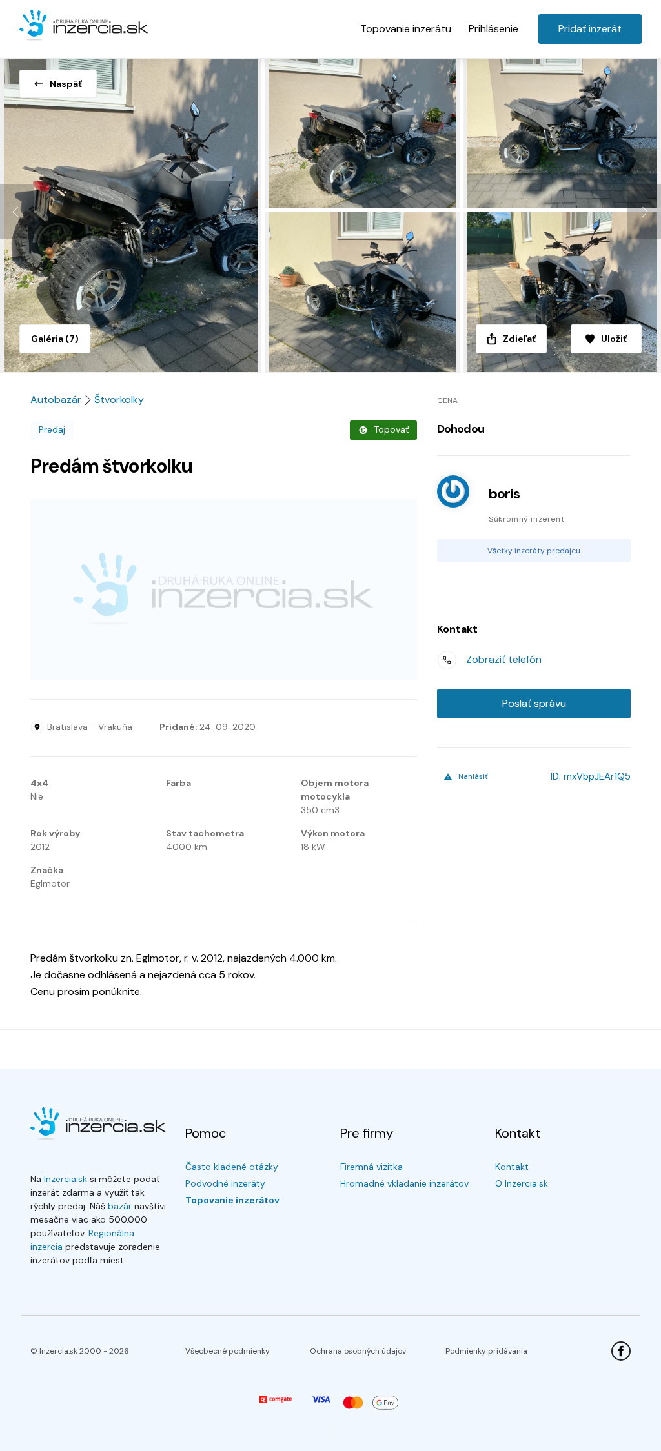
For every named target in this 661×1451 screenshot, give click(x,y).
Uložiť (614, 338)
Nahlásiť (473, 776)
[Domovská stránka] (83, 26)
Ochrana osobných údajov (358, 1351)
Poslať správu (534, 703)
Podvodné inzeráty (225, 1183)
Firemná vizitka (371, 1166)
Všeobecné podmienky (227, 1351)
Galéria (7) (55, 338)
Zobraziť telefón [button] (504, 659)
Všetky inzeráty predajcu (533, 551)
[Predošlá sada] (17, 211)
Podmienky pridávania (486, 1351)
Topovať (391, 429)
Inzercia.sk (65, 1179)
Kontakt (512, 1166)
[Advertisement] (223, 589)
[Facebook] (621, 1351)
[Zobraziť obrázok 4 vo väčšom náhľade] (364, 292)
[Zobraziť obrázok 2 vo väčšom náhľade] (364, 131)
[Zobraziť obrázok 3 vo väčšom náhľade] (562, 131)
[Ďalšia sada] (644, 211)
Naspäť (66, 84)
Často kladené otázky (231, 1166)
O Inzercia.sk (521, 1183)
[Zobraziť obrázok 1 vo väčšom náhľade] (132, 211)
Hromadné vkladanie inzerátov (404, 1183)
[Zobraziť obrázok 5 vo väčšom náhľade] (562, 292)
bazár (120, 1206)
